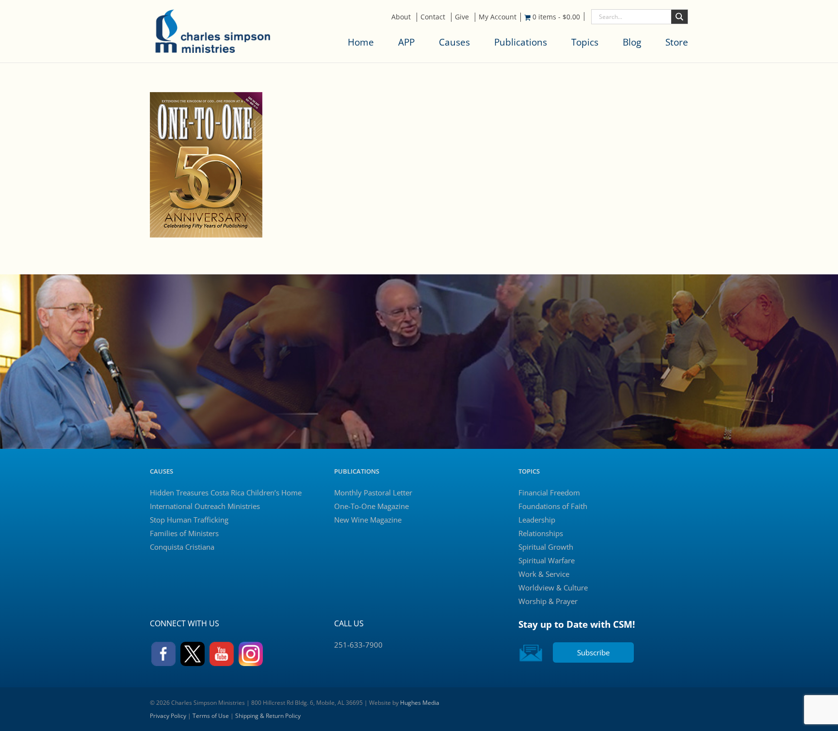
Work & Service (543, 574)
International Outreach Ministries (205, 506)
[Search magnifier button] (679, 17)
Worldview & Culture (553, 587)
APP (406, 42)
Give (462, 16)
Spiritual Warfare (546, 560)
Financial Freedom (549, 492)
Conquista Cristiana (182, 547)
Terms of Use (211, 716)
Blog (632, 42)
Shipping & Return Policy (268, 716)
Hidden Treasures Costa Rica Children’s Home (226, 492)
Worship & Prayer (548, 601)
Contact (432, 16)
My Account (497, 16)
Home (361, 42)
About (401, 16)
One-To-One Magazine (371, 506)
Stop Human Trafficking (189, 519)
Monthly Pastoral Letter (373, 492)
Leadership (536, 519)
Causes (454, 42)
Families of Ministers (184, 533)
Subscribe (593, 652)
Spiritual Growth (545, 547)
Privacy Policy (168, 716)
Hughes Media (419, 703)
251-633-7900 (358, 645)
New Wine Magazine (368, 519)
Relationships (540, 533)
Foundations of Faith (552, 506)
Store (676, 42)
